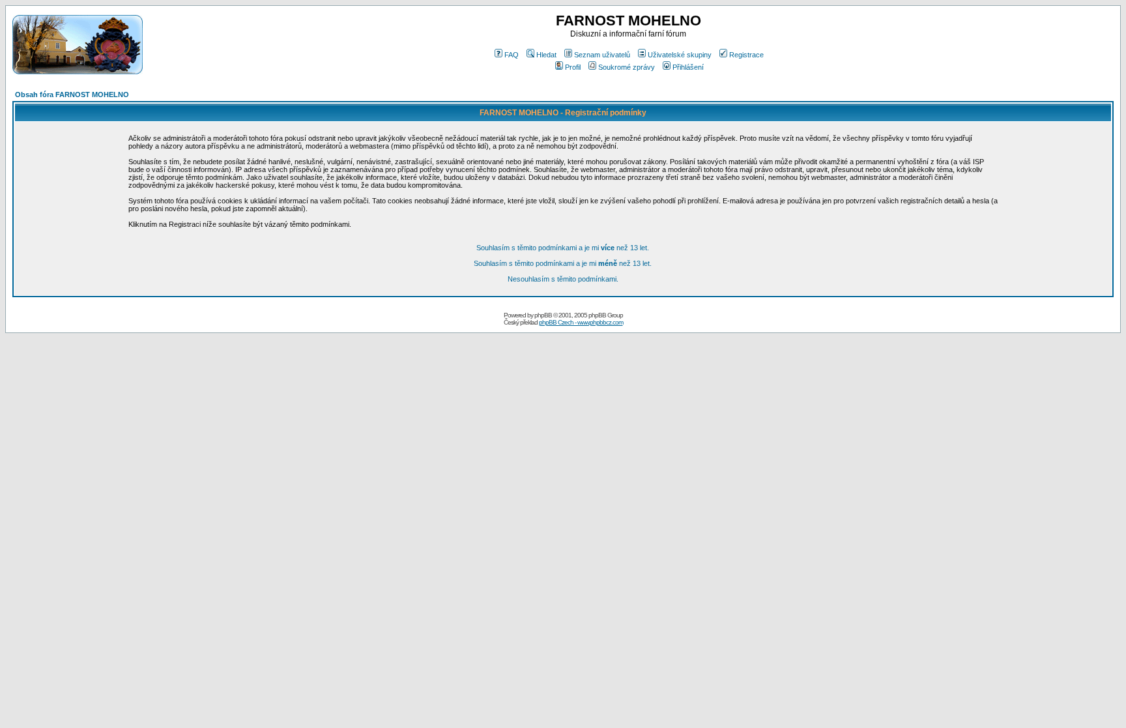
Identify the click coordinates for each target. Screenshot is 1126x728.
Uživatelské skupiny (680, 55)
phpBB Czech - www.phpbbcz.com (581, 322)
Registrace (746, 55)
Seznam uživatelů (602, 55)
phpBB (543, 315)
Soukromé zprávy (626, 67)
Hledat (546, 55)
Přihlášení (688, 67)
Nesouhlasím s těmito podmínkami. (563, 279)
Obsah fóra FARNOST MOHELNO (72, 94)
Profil (573, 67)
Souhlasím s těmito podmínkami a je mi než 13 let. (562, 248)
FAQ (511, 55)
